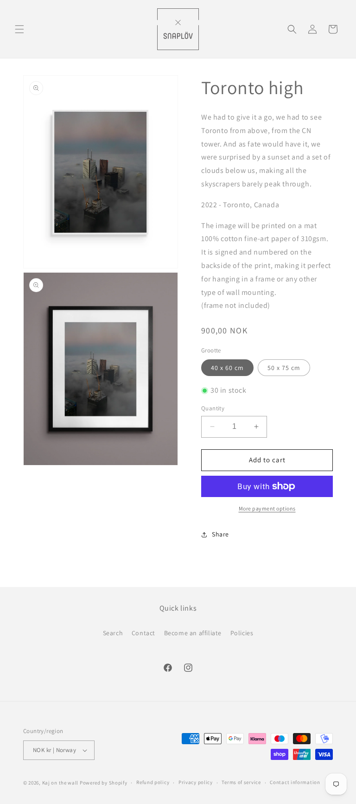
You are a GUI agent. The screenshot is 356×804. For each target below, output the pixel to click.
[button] (19, 29)
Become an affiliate (193, 633)
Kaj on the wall (60, 782)
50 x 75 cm (283, 368)
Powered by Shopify (103, 782)
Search (113, 633)
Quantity (212, 408)
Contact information (295, 782)
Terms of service (241, 782)
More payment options (267, 508)
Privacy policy (195, 782)
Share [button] (220, 534)
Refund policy (152, 782)
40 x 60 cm (227, 368)
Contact (143, 633)
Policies (242, 633)
